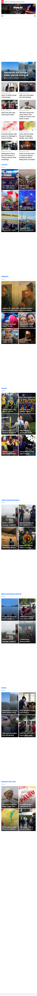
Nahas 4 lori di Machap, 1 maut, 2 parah (8, 525)
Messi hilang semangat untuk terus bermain (26, 433)
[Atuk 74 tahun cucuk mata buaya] (9, 87)
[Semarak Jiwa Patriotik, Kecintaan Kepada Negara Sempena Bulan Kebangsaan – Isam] (27, 221)
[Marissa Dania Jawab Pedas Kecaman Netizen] (9, 336)
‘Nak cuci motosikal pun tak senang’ (26, 96)
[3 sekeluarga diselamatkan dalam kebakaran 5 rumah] (27, 632)
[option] (18, 200)
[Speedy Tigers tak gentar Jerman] (9, 403)
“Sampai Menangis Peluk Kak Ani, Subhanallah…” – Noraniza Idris (9, 327)
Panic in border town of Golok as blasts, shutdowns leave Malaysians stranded (27, 157)
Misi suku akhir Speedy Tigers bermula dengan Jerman (26, 413)
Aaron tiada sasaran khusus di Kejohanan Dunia (9, 433)
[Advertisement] (18, 40)
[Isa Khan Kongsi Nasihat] (27, 336)
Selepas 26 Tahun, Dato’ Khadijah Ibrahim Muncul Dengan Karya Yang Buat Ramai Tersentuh (17, 310)
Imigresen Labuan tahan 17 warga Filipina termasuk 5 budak (26, 549)
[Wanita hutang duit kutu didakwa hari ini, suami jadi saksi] (27, 516)
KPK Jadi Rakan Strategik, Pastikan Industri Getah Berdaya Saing (26, 210)
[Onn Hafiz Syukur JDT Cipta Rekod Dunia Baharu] (9, 179)
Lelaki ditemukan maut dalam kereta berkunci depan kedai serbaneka (27, 620)
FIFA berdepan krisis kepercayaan (27, 453)
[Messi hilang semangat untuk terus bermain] (27, 424)
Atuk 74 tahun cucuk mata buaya (8, 96)
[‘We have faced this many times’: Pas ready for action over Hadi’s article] (27, 104)
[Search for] (35, 15)
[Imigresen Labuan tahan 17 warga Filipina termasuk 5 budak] (27, 538)
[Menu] (2, 15)
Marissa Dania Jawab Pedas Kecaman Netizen (8, 342)
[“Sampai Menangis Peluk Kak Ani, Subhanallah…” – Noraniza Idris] (9, 320)
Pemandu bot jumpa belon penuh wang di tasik (9, 713)
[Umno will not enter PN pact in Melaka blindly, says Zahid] (27, 125)
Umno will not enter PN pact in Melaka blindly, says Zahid (26, 136)
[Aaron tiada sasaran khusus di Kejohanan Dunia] (9, 424)
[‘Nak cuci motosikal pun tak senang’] (27, 87)
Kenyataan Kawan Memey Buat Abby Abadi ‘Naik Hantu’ (26, 326)
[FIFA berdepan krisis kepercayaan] (27, 445)
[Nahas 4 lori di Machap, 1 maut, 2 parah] (9, 516)
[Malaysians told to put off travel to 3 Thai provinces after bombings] (9, 145)
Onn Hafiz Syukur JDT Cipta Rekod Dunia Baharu (8, 188)
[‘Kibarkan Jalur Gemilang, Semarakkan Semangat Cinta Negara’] (9, 200)
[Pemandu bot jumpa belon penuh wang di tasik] (18, 71)
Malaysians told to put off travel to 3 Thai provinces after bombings (8, 157)
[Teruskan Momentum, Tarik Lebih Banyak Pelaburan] (9, 221)
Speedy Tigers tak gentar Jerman (9, 411)
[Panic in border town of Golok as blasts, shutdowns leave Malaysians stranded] (27, 145)
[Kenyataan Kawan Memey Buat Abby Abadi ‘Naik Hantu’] (27, 320)
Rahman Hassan (9, 78)
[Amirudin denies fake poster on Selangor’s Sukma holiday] (9, 125)
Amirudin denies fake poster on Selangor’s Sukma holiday (9, 136)
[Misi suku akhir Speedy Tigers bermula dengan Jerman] (27, 403)
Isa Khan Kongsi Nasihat (25, 341)
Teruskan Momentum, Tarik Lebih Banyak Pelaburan (8, 231)
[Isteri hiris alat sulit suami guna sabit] (9, 104)
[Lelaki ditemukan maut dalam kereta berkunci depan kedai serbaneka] (27, 609)
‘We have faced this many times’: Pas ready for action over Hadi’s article (27, 116)
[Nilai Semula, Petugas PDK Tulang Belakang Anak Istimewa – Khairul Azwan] (27, 179)
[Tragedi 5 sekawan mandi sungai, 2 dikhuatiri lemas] (9, 609)
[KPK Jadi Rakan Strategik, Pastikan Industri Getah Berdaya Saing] (27, 200)
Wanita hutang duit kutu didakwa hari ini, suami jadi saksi (27, 525)
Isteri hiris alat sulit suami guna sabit (8, 114)
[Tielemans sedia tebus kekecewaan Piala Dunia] (9, 445)
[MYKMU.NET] (18, 9)
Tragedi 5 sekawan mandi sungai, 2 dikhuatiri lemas (9, 619)
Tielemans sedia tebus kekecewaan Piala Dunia (9, 454)
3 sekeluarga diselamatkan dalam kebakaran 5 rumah (27, 642)
